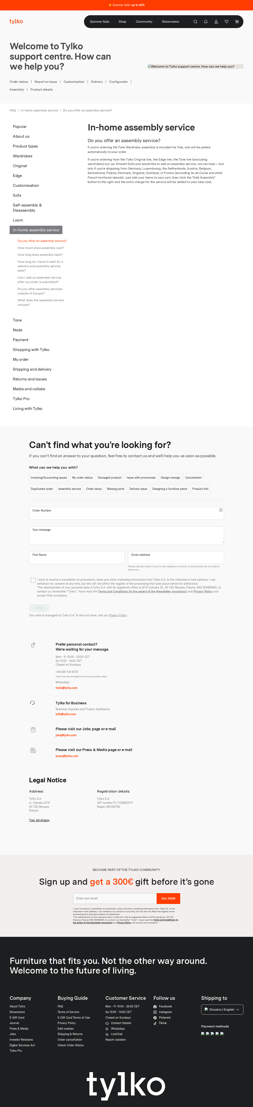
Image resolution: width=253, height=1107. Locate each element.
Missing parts (115, 488)
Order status (19, 82)
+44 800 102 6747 (67, 671)
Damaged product (110, 477)
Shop (122, 21)
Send (39, 608)
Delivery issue (138, 488)
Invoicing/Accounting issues (49, 477)
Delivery (97, 82)
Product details (41, 89)
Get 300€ (168, 898)
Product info (200, 488)
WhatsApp (62, 682)
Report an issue (46, 82)
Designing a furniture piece (169, 488)
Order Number (41, 510)
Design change (170, 477)
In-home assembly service (39, 110)
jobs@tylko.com (66, 735)
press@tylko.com (67, 756)
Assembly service (69, 488)
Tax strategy (39, 820)
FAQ (13, 110)
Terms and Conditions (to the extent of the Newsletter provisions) (142, 591)
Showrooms (170, 21)
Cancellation (193, 477)
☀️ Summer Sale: (126, 5)
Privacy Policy (203, 591)
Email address (140, 554)
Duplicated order (42, 488)
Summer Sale (99, 21)
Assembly (17, 89)
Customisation (74, 82)
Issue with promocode (141, 477)
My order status (82, 477)
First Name (39, 554)
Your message (41, 529)
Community (144, 21)
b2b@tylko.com (66, 714)
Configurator (118, 82)
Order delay (94, 488)
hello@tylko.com (66, 687)
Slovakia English (221, 1009)
